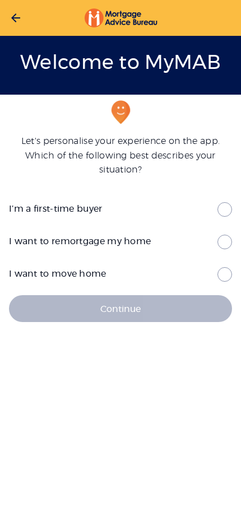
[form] (120, 208)
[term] (120, 208)
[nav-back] (15, 18)
